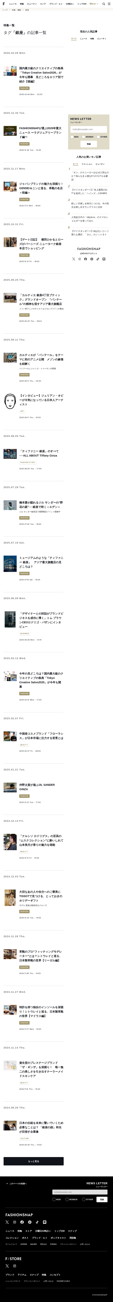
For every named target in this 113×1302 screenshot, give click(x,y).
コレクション (12, 1238)
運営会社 (43, 1244)
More (93, 3)
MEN (76, 137)
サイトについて (11, 1244)
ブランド (10, 1275)
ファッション (87, 164)
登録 (89, 144)
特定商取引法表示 (63, 1281)
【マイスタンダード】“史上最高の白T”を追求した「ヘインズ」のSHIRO (89, 191)
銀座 (27, 10)
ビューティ (32, 4)
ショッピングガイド (13, 1281)
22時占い (70, 4)
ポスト (25, 1238)
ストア (43, 4)
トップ (5, 10)
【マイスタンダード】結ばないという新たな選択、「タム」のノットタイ (90, 233)
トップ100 (81, 4)
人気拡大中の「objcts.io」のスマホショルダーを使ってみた (89, 219)
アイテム (22, 1275)
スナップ (72, 1231)
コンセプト (55, 1275)
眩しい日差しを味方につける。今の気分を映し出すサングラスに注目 (90, 205)
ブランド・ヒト (56, 4)
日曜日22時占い (43, 1231)
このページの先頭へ (18, 1183)
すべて (74, 38)
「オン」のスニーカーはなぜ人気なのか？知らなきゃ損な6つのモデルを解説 (90, 176)
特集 (22, 4)
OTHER (103, 137)
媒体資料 (33, 1244)
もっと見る (33, 1161)
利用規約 (53, 1244)
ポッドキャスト (58, 1238)
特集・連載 (16, 10)
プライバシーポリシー (68, 1244)
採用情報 (23, 1244)
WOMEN (89, 137)
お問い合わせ (85, 1244)
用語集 (72, 1238)
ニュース (13, 4)
